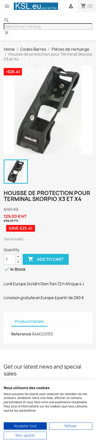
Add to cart (46, 259)
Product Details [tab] (29, 321)
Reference (21, 334)
